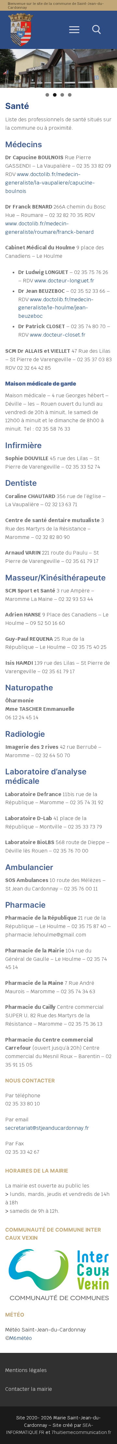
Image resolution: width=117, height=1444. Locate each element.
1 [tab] (47, 95)
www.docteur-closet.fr (57, 334)
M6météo (20, 1338)
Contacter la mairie (28, 1389)
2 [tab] (55, 95)
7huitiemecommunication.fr (81, 1432)
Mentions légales (26, 1370)
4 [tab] (70, 95)
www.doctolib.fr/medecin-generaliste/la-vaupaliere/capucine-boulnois (50, 183)
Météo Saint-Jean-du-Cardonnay (45, 1329)
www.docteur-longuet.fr (64, 280)
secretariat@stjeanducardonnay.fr (47, 1128)
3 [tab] (62, 95)
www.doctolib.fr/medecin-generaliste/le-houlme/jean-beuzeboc (56, 308)
